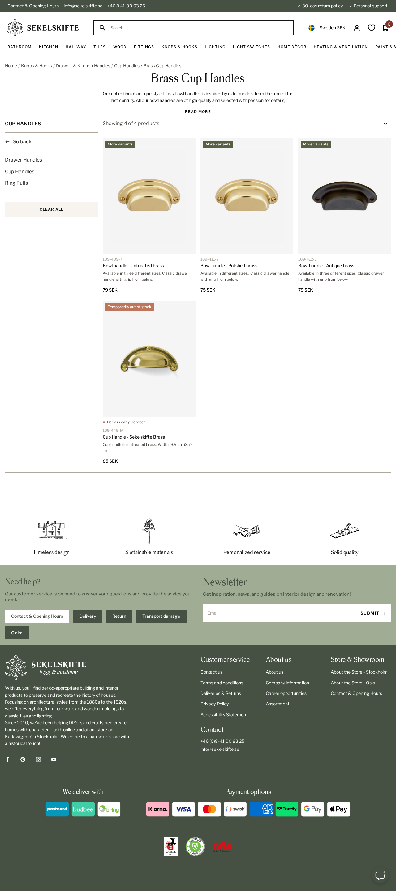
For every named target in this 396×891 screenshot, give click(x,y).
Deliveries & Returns (220, 693)
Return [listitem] (119, 616)
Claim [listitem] (17, 632)
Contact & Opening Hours (33, 5)
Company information (287, 682)
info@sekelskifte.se (83, 5)
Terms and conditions (221, 682)
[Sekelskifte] (67, 667)
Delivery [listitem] (88, 616)
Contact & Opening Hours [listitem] (37, 616)
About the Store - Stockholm (359, 672)
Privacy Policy (214, 703)
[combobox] (199, 28)
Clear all (51, 209)
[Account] (357, 28)
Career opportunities (286, 693)
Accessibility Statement (224, 714)
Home (11, 65)
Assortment (278, 703)
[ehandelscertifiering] (195, 846)
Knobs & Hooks (36, 65)
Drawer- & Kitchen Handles (83, 65)
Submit (369, 613)
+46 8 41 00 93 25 (126, 5)
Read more (198, 111)
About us (275, 672)
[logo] (43, 27)
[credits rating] (222, 846)
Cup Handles (127, 65)
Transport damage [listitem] (161, 616)
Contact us (211, 672)
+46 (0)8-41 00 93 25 (222, 741)
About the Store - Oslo (353, 682)
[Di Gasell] (171, 846)
